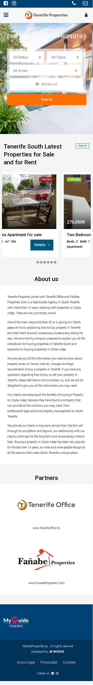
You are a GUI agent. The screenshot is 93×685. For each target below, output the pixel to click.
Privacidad (49, 662)
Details (20, 245)
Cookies (69, 662)
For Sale (25, 179)
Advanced (48, 84)
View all (82, 145)
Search (47, 99)
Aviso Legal (26, 662)
